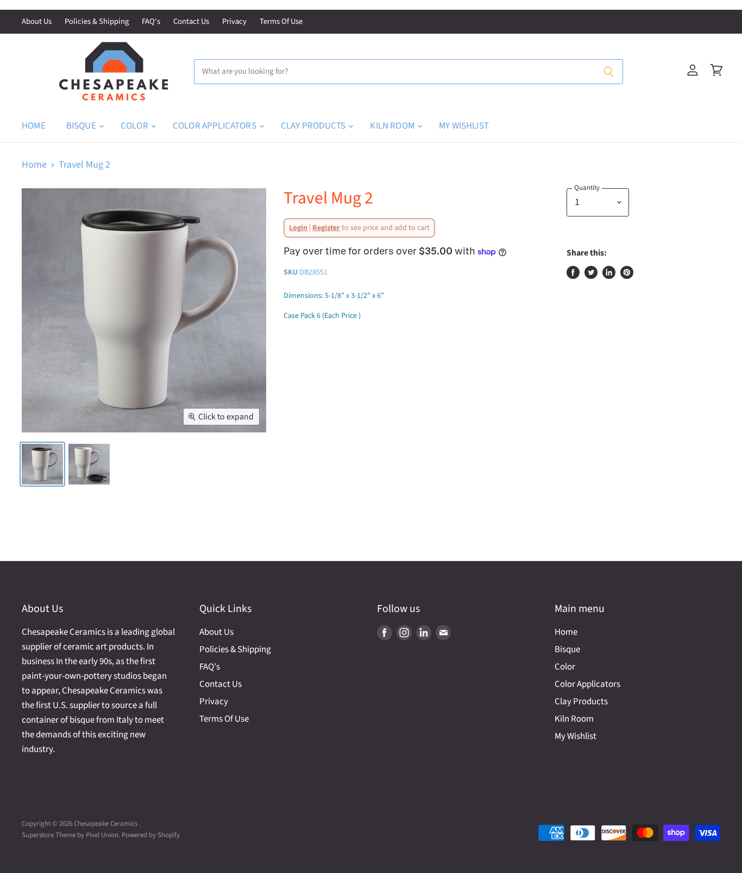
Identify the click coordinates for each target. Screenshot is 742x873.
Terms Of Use (281, 22)
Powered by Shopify (151, 835)
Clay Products (314, 125)
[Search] (608, 71)
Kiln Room (393, 125)
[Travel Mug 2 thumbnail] (89, 464)
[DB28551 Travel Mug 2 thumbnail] (42, 464)
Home (34, 125)
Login (298, 227)
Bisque (82, 125)
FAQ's (151, 22)
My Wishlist (464, 125)
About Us (37, 22)
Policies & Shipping (97, 22)
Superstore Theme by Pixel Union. (71, 835)
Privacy (234, 22)
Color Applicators (215, 125)
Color (135, 125)
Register (326, 227)
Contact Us (191, 22)
